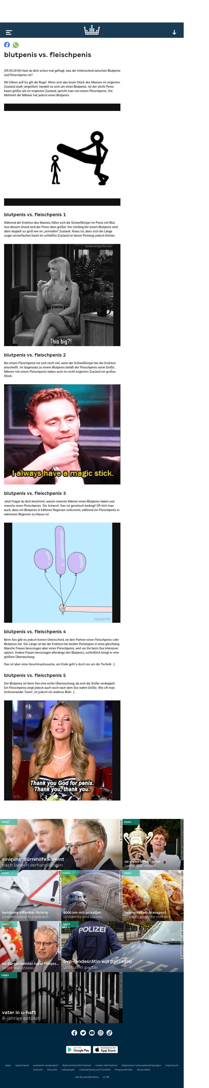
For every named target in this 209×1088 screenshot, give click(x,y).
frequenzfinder (124, 1069)
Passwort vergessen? (45, 1065)
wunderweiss (91, 1077)
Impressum (171, 1065)
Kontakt (38, 1069)
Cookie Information (106, 1065)
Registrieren (22, 1065)
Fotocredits (143, 1069)
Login (8, 1065)
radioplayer (68, 1069)
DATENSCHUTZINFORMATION (77, 1065)
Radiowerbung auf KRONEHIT (95, 1069)
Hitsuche (52, 1069)
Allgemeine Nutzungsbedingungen (142, 1065)
